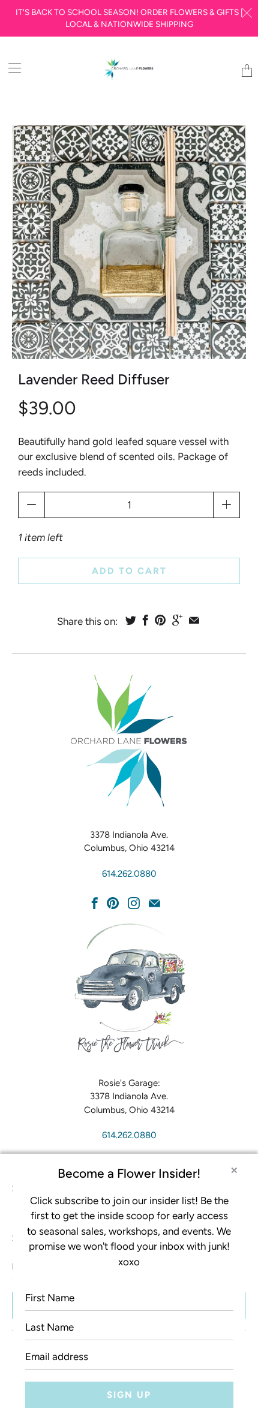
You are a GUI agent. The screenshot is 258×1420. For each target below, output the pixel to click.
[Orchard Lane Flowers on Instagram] (134, 903)
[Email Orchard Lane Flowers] (154, 903)
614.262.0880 (129, 873)
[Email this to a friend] (194, 620)
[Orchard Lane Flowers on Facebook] (95, 903)
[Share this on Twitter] (131, 620)
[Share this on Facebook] (145, 620)
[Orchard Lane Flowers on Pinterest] (113, 903)
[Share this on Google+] (177, 620)
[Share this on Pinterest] (160, 620)
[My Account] (10, 68)
